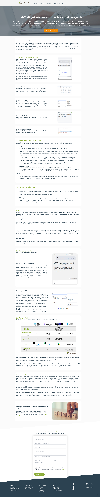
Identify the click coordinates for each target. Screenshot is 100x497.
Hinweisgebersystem (58, 490)
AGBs (54, 485)
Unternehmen (42, 485)
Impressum (56, 487)
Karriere (41, 487)
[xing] (73, 486)
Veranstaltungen (29, 487)
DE (59, 3)
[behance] (73, 484)
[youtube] (73, 490)
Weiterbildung (13, 490)
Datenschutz (56, 488)
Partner (40, 488)
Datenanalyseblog (29, 485)
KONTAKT (56, 3)
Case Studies (28, 488)
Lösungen (12, 487)
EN (62, 3)
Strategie (12, 485)
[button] (97, 494)
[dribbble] (73, 488)
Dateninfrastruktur (14, 488)
